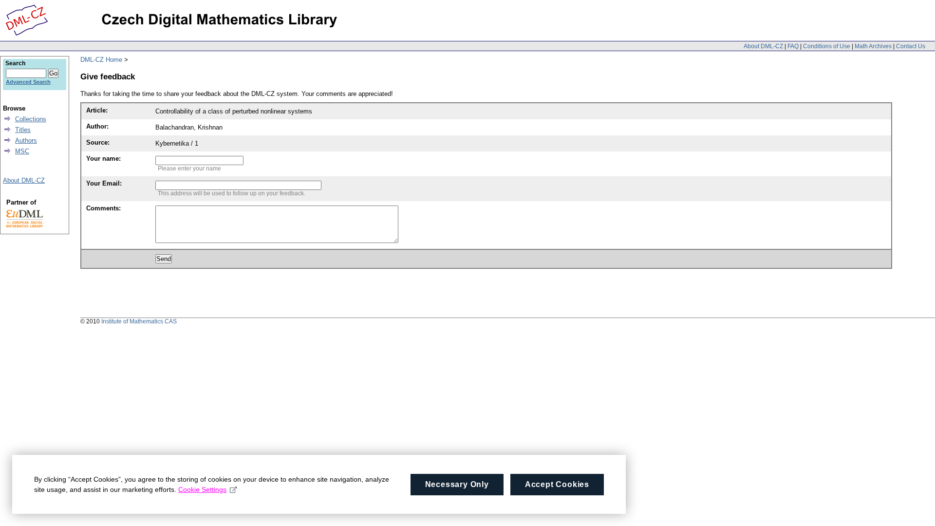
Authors (26, 140)
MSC (22, 151)
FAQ (793, 46)
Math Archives (873, 46)
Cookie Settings (202, 489)
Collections (30, 119)
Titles (23, 129)
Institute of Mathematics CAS (139, 321)
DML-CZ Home (101, 59)
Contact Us (910, 46)
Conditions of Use (826, 46)
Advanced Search (28, 82)
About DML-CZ (763, 46)
